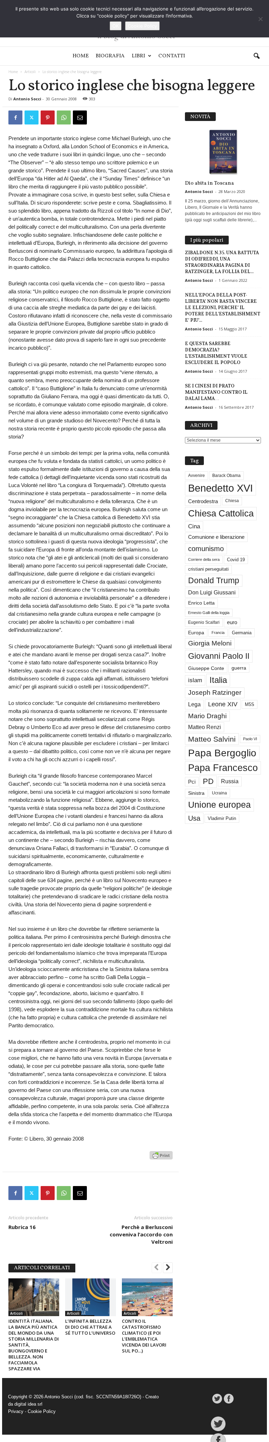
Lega (194, 704)
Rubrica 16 (22, 1226)
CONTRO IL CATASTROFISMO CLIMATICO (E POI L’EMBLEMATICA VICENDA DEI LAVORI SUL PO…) (144, 1336)
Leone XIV (222, 704)
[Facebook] (15, 117)
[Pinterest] (48, 117)
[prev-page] (156, 1268)
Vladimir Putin (222, 818)
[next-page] (168, 1268)
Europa (196, 632)
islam (195, 680)
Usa (194, 818)
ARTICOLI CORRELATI (42, 1268)
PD (208, 781)
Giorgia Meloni (210, 643)
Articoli (30, 71)
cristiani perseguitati (208, 569)
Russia (230, 781)
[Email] (80, 117)
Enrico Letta (201, 603)
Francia (218, 632)
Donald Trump (213, 580)
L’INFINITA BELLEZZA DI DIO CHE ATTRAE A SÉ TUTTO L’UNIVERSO (90, 1327)
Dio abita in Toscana (209, 183)
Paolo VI (250, 739)
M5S (249, 704)
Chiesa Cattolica (221, 513)
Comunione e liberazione (216, 537)
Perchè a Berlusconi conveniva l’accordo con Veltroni (141, 1234)
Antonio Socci (27, 98)
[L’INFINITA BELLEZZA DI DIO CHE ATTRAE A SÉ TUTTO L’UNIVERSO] (90, 1297)
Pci (191, 782)
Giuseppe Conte (206, 668)
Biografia (110, 56)
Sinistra (196, 793)
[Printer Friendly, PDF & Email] (161, 1159)
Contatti (171, 56)
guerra (239, 668)
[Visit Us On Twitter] (217, 1398)
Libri (138, 56)
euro (232, 622)
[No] (260, 18)
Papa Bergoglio (222, 752)
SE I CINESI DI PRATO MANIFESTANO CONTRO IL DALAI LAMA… (216, 392)
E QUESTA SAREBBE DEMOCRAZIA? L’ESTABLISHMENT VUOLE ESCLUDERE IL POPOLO (216, 353)
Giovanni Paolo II (218, 656)
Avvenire (196, 475)
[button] (256, 56)
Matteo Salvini (212, 739)
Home (81, 56)
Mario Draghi (207, 716)
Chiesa (232, 501)
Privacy (15, 1411)
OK (115, 26)
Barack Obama (226, 475)
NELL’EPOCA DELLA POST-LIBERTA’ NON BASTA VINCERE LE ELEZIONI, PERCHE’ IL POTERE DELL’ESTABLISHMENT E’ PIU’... (222, 307)
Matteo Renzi (204, 727)
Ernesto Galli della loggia (208, 613)
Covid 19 (236, 559)
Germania (241, 632)
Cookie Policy (42, 1411)
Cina (194, 526)
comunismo (206, 548)
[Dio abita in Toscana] (223, 152)
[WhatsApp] (64, 117)
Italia (218, 680)
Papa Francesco (223, 768)
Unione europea (219, 804)
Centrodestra (203, 501)
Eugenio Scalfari (204, 622)
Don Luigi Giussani (212, 592)
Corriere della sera (204, 559)
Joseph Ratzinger (214, 692)
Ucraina (219, 793)
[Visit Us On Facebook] (228, 1398)
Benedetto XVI (220, 488)
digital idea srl (28, 1404)
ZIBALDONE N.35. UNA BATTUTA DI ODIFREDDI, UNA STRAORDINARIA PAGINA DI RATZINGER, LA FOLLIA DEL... (222, 262)
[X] (32, 117)
